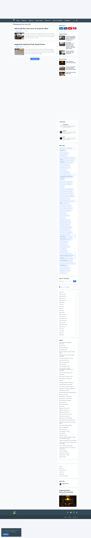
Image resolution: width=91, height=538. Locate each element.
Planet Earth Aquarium (64, 229)
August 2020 (67, 326)
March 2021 (67, 312)
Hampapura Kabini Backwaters (66, 189)
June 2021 (67, 306)
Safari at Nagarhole (64, 241)
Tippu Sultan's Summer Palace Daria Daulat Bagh (66, 259)
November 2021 (67, 296)
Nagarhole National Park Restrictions (30, 44)
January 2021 (67, 316)
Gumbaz (61, 186)
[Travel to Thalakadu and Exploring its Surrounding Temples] (62, 68)
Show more (64, 484)
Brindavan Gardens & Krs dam (66, 162)
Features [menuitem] (23, 20)
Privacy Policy (62, 470)
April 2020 (67, 334)
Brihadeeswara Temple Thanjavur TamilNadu (67, 160)
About (69, 517)
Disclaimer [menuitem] (67, 20)
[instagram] (74, 28)
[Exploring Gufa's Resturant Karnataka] (62, 63)
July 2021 (67, 304)
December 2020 (67, 318)
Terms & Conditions (63, 475)
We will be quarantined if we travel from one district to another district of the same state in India (70, 45)
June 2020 (67, 330)
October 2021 (67, 298)
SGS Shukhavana (63, 244)
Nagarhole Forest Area (64, 220)
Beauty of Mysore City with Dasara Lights (67, 158)
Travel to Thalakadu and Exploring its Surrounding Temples (71, 68)
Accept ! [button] (6, 534)
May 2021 (67, 308)
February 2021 (67, 314)
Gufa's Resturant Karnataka (65, 184)
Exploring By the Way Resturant (71, 73)
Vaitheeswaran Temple (65, 270)
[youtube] (70, 28)
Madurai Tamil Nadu (64, 203)
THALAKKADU (63, 249)
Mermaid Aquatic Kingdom (65, 210)
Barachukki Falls (63, 155)
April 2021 (67, 310)
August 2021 (67, 302)
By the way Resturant (64, 165)
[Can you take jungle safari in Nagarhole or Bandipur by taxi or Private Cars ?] (62, 38)
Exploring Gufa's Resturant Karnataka (71, 62)
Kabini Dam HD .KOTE (64, 198)
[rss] (77, 512)
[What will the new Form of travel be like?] (19, 36)
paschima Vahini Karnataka (65, 227)
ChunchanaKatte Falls (64, 172)
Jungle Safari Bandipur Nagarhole (67, 196)
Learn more (13, 531)
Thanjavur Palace (63, 251)
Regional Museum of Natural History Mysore (66, 237)
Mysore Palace (63, 213)
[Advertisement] (40, 9)
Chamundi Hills (63, 169)
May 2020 (67, 332)
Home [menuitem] (18, 20)
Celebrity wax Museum (65, 167)
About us (61, 468)
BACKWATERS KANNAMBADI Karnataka (66, 148)
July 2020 (67, 328)
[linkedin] (61, 28)
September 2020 (67, 324)
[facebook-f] (66, 28)
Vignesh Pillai (65, 483)
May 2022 (67, 292)
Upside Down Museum (64, 268)
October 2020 (67, 322)
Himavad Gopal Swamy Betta (66, 191)
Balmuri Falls (62, 150)
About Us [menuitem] (31, 20)
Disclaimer (61, 474)
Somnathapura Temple (65, 246)
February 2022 (67, 294)
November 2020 (67, 320)
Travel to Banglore (64, 265)
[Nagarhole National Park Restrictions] (19, 51)
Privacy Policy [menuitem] (39, 20)
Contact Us (75, 517)
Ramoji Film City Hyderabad (66, 232)
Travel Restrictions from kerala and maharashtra (67, 263)
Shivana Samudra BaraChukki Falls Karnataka (70, 52)
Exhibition (62, 179)
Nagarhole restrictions (64, 225)
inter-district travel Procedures (66, 193)
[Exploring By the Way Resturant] (62, 74)
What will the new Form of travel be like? (31, 29)
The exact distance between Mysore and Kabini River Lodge (66, 254)
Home (60, 466)
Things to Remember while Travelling (65, 256)
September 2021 (67, 300)
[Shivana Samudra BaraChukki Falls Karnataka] (62, 53)
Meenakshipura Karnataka (65, 205)
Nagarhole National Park (65, 222)
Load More (35, 58)
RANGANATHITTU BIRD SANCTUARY (65, 235)
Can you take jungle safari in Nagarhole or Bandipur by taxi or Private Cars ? (71, 38)
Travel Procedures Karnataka (66, 261)
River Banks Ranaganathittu (65, 239)
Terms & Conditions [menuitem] (57, 20)
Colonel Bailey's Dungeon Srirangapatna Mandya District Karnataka (66, 175)
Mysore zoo (62, 217)
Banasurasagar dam (64, 153)
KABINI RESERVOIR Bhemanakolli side (67, 201)
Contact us (61, 472)
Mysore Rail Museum (64, 215)
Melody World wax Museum (66, 208)
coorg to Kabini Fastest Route (66, 177)
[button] (73, 20)
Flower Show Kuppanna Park (66, 181)
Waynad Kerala (63, 272)
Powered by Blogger (64, 286)
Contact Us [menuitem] (47, 20)
